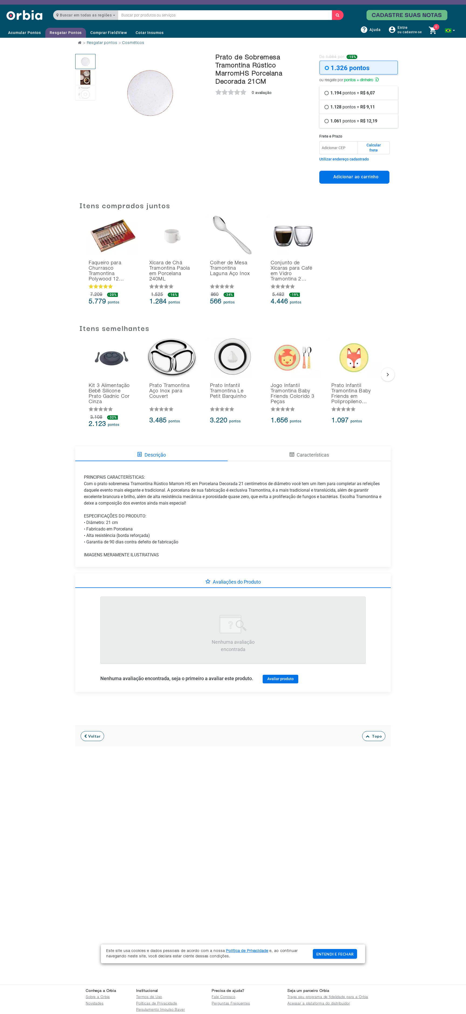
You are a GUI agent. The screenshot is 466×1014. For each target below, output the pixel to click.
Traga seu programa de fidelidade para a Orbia (327, 997)
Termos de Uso (149, 997)
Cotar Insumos (149, 32)
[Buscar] (338, 15)
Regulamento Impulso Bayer (160, 1010)
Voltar (94, 736)
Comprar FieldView (108, 32)
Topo (375, 736)
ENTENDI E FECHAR (335, 954)
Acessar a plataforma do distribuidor (318, 1004)
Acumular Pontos (24, 32)
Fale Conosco (223, 997)
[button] (449, 30)
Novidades (95, 1004)
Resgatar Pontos (66, 32)
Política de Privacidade (247, 951)
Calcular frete (373, 148)
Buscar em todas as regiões (86, 15)
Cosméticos (133, 43)
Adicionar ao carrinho (354, 176)
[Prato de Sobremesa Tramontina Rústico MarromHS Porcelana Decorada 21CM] (85, 61)
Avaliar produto (280, 679)
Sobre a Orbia (98, 997)
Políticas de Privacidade (156, 1004)
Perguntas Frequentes (231, 1004)
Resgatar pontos (102, 43)
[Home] (24, 15)
